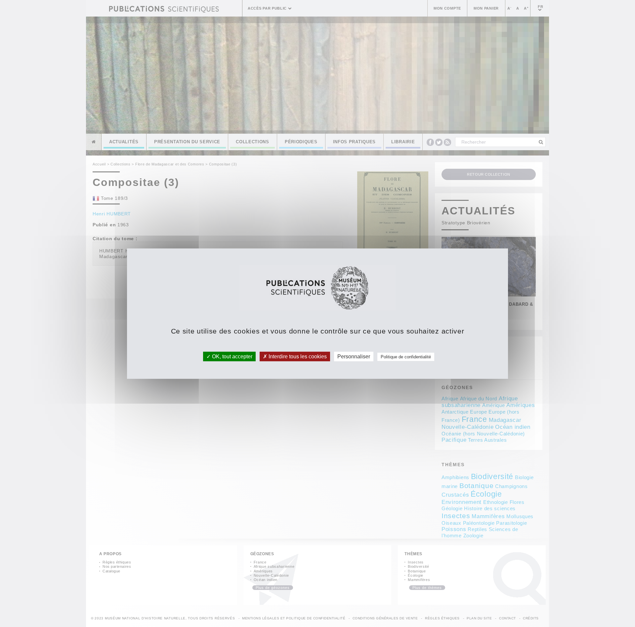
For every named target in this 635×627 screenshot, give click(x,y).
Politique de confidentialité (406, 356)
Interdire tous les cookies (297, 356)
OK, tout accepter (231, 356)
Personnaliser (353, 356)
